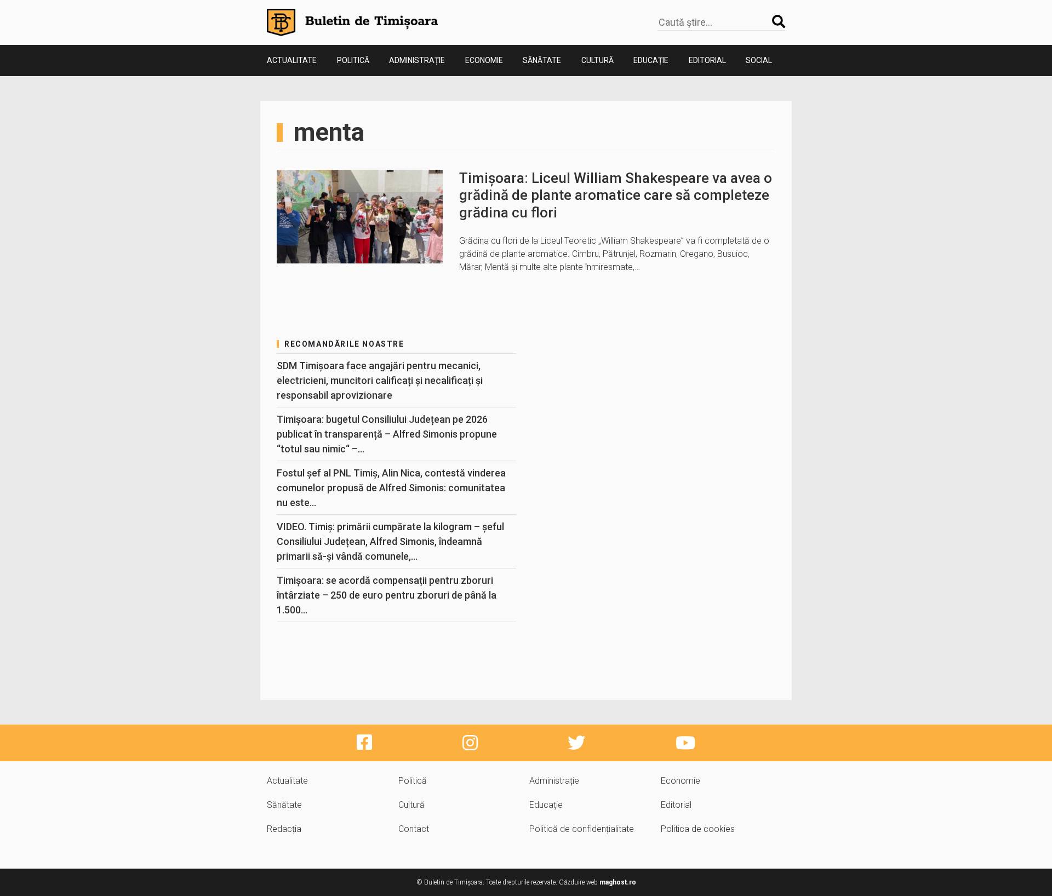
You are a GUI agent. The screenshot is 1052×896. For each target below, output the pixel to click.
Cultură (597, 60)
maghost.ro (617, 882)
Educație (650, 60)
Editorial (707, 60)
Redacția (284, 829)
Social (759, 60)
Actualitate (292, 60)
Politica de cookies (698, 829)
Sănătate (542, 60)
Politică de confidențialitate (581, 829)
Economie (484, 60)
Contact (413, 829)
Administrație (417, 60)
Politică (353, 60)
